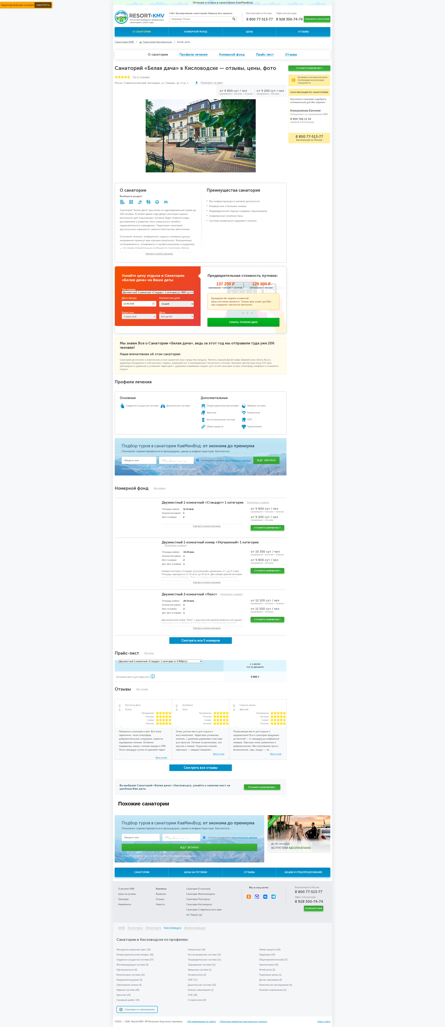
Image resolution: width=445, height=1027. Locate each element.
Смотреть (43, 5)
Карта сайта (324, 1021)
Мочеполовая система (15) (130, 974)
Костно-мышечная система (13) (204, 954)
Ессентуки (135, 928)
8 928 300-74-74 (289, 19)
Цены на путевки (195, 872)
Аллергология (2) (197, 974)
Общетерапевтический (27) (273, 959)
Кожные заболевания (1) (200, 990)
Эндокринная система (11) (201, 964)
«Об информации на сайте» (201, 1021)
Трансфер (123, 899)
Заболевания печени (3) (128, 985)
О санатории (142, 31)
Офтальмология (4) (126, 969)
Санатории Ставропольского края (204, 909)
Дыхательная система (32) (202, 985)
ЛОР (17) (192, 980)
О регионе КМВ (126, 888)
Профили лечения (193, 54)
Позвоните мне (313, 908)
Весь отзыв (161, 757)
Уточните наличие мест (267, 528)
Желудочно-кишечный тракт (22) (133, 949)
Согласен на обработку (226, 460)
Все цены (149, 653)
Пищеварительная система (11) (204, 959)
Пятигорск (153, 928)
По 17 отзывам (141, 77)
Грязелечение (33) (268, 964)
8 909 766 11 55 (300, 119)
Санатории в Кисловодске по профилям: (152, 939)
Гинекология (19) (196, 949)
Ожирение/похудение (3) (129, 980)
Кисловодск (172, 928)
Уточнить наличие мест (262, 787)
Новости (160, 904)
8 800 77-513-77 (259, 19)
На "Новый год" (194, 915)
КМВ (121, 928)
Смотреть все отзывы (200, 768)
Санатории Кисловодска (199, 904)
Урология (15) (123, 995)
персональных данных (238, 460)
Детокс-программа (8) (270, 980)
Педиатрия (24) (267, 954)
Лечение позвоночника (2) (272, 990)
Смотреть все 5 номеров (200, 640)
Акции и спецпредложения (303, 872)
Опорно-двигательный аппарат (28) (134, 954)
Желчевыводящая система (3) (132, 964)
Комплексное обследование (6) (275, 985)
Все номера (159, 488)
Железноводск (195, 928)
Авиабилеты (124, 904)
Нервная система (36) (127, 990)
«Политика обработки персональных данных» (244, 1021)
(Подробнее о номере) (258, 502)
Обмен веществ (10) (269, 949)
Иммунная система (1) (199, 969)
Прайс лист (265, 54)
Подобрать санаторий (317, 19)
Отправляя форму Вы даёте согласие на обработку (159, 469)
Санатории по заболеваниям (140, 1009)
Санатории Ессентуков (198, 888)
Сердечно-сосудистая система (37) (134, 959)
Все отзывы (142, 689)
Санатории (141, 872)
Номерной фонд (195, 31)
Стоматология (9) (197, 1000)
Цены (249, 31)
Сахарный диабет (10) (127, 1000)
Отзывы (303, 31)
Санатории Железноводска (200, 894)
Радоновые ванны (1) (270, 974)
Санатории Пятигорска (198, 899)
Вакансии (161, 894)
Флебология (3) (267, 969)
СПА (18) (192, 995)
